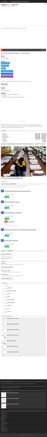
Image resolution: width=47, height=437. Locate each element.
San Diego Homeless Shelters (12, 346)
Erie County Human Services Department (12, 178)
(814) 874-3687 (6, 63)
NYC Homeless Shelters (11, 340)
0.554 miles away (7, 175)
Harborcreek (9, 287)
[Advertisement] (23, 17)
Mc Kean (8, 296)
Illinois (3, 426)
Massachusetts (4, 422)
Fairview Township (10, 302)
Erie (10, 28)
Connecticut (4, 430)
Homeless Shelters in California (13, 329)
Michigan (3, 417)
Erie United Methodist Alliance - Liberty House (19, 28)
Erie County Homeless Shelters (7, 267)
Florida (3, 419)
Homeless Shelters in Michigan (13, 324)
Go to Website (5, 65)
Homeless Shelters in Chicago (12, 318)
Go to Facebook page (7, 73)
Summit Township (10, 299)
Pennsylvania (6, 28)
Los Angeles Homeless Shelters (13, 351)
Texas (3, 424)
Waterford (9, 305)
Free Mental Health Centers (6, 278)
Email (4, 68)
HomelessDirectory (9, 5)
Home (2, 28)
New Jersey (4, 428)
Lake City (9, 311)
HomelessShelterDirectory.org (23, 435)
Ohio (2, 421)
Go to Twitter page (7, 71)
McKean (8, 293)
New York (3, 413)
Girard (8, 308)
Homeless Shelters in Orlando (12, 335)
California (3, 415)
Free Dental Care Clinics (5, 270)
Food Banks (3, 263)
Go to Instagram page (7, 76)
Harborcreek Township (11, 290)
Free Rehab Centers (5, 274)
